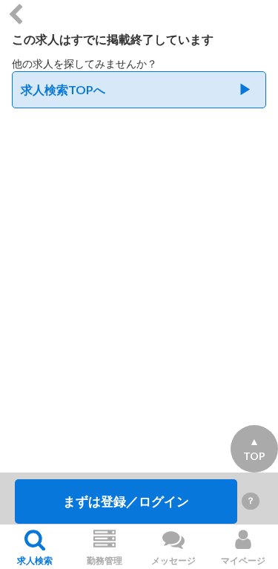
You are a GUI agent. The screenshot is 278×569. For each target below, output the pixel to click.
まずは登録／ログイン (126, 501)
